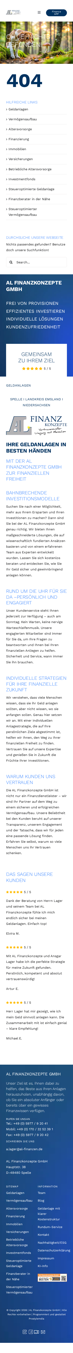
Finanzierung (19, 139)
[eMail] (43, 1332)
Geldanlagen (18, 109)
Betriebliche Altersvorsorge (30, 169)
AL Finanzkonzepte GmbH (44, 1310)
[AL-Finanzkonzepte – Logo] (36, 418)
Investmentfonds (22, 179)
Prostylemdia (36, 1318)
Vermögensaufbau (23, 119)
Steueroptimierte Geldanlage (31, 189)
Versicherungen (21, 159)
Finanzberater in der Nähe (29, 199)
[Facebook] (31, 1331)
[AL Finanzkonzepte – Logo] (13, 12)
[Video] (36, 1332)
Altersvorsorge (20, 129)
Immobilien (17, 149)
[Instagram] (25, 1331)
